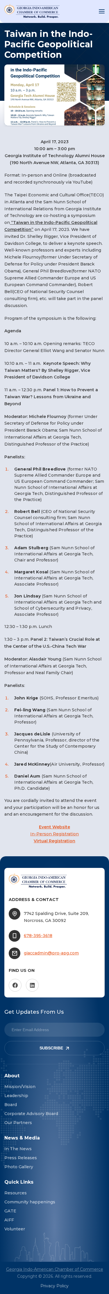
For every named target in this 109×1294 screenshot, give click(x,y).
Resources (15, 1193)
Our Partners (18, 1122)
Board (10, 1104)
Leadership (16, 1095)
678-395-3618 (38, 935)
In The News (18, 1148)
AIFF (9, 1220)
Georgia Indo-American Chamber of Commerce (54, 1269)
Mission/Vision (19, 1086)
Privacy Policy (54, 1285)
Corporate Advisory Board (31, 1113)
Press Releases (20, 1157)
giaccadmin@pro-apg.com (51, 953)
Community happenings (29, 1202)
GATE (10, 1211)
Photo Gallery (18, 1166)
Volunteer (14, 1229)
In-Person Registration (54, 834)
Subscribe (51, 1048)
